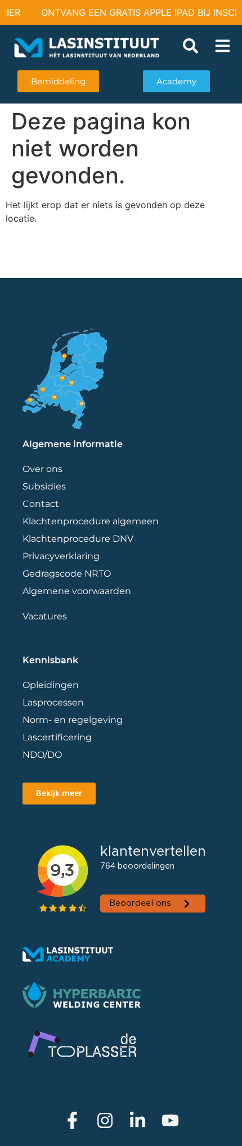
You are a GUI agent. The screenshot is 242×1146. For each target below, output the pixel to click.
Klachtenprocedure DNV (78, 538)
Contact (41, 503)
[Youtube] (170, 1120)
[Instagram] (105, 1120)
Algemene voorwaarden (77, 591)
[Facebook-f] (72, 1120)
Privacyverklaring (61, 556)
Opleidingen (51, 685)
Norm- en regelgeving (73, 719)
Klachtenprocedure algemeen (91, 521)
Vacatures (45, 616)
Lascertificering (58, 737)
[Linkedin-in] (137, 1120)
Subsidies (44, 486)
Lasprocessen (53, 702)
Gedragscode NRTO (67, 573)
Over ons (42, 469)
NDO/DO (42, 754)
